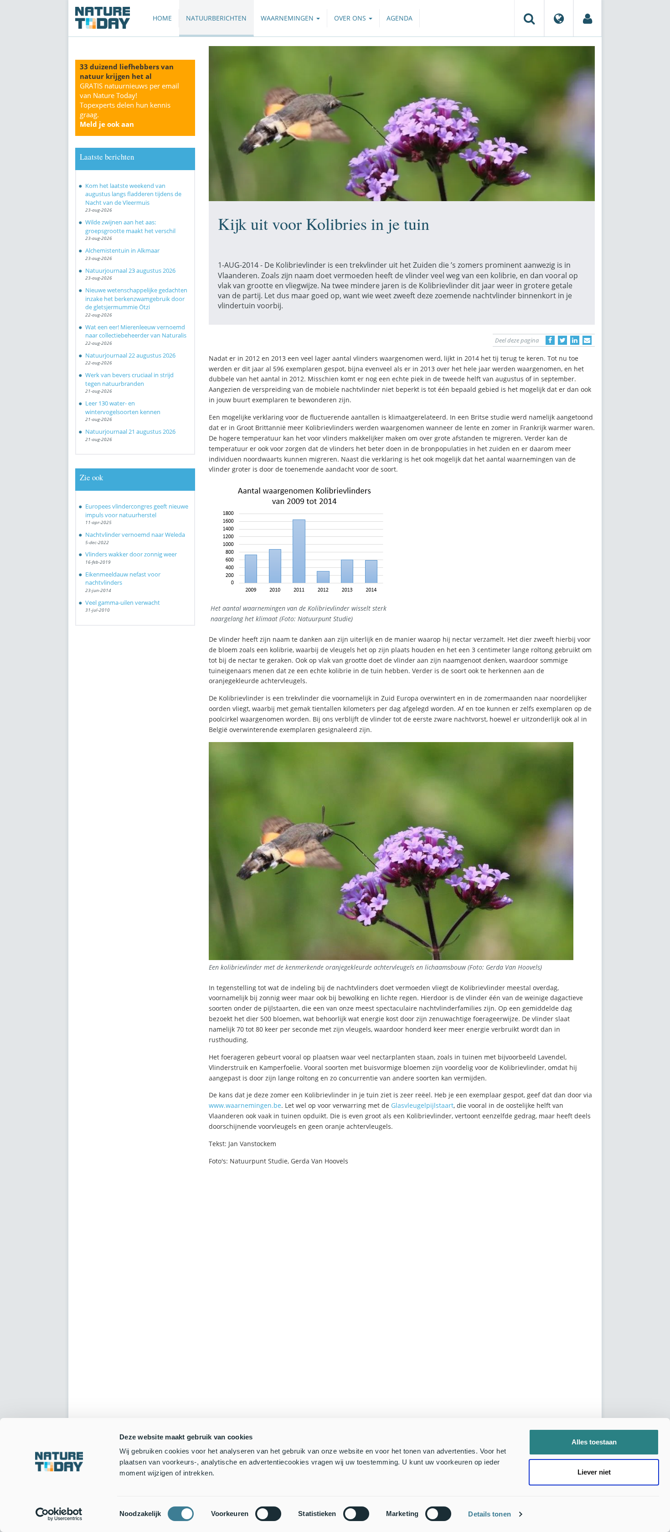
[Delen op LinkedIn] (574, 340)
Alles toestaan (594, 1442)
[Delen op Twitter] (562, 340)
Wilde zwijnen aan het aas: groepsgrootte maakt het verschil (130, 226)
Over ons (351, 18)
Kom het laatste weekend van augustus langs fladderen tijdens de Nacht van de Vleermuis (133, 194)
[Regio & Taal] (558, 18)
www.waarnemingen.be (245, 1105)
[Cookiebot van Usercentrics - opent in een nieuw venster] (59, 1514)
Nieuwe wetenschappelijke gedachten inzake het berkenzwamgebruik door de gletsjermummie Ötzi (136, 298)
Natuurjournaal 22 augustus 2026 (130, 355)
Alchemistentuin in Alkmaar (122, 250)
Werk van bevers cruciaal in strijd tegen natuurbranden (129, 379)
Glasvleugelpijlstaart (422, 1105)
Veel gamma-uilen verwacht (122, 602)
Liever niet (594, 1472)
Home (162, 18)
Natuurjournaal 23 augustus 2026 (130, 270)
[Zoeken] (529, 18)
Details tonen (489, 1514)
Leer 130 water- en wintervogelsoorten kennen (122, 407)
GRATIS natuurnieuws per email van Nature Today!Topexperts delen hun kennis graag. (129, 105)
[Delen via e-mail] (587, 340)
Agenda (399, 18)
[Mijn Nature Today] (587, 18)
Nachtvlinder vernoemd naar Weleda (135, 534)
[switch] (268, 1513)
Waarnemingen (288, 18)
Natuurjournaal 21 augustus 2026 (130, 431)
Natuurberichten (216, 18)
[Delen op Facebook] (550, 340)
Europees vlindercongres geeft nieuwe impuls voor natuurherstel (136, 510)
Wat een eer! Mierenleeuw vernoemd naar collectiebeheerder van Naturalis (135, 331)
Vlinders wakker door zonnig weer (131, 554)
